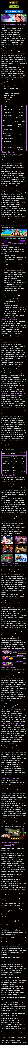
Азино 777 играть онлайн (11, 93)
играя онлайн (5, 521)
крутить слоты (5, 177)
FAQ (5, 104)
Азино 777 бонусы (9, 95)
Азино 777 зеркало (10, 91)
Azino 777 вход (8, 97)
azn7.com (20, 112)
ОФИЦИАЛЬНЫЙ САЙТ (11, 89)
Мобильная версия (10, 102)
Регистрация (8, 99)
